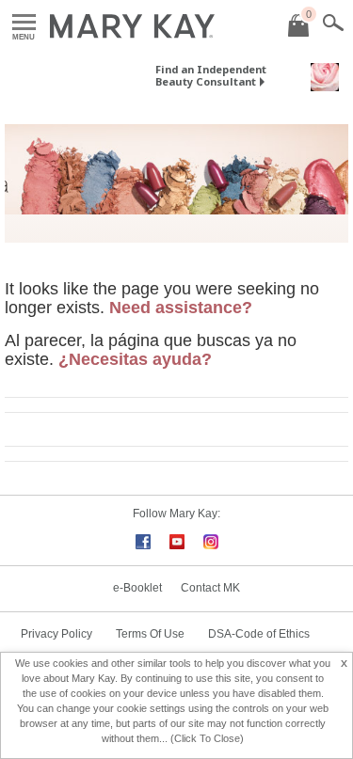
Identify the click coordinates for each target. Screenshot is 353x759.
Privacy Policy (56, 633)
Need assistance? (180, 307)
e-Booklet (137, 587)
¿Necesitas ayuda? (135, 359)
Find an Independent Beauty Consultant (210, 75)
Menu (24, 23)
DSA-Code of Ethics (259, 633)
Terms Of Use (150, 633)
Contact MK (210, 587)
